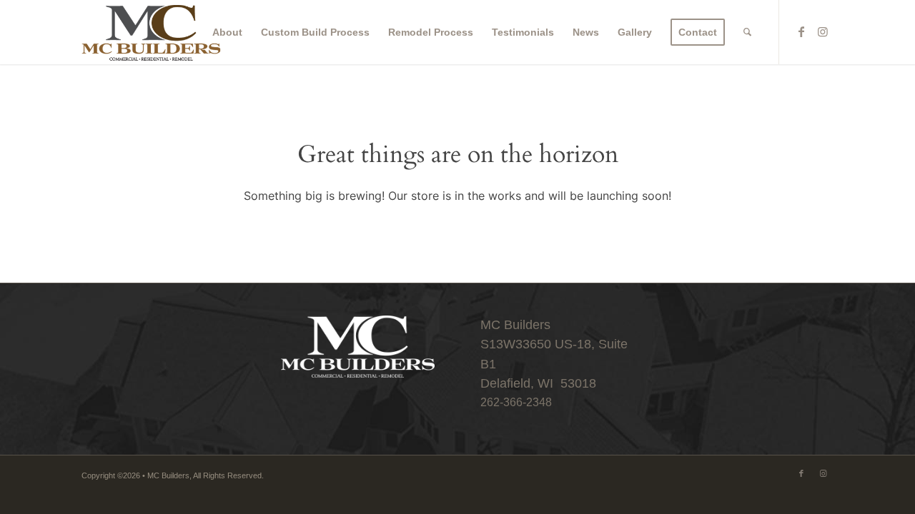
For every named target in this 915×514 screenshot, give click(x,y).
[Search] (747, 32)
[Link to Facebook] (801, 31)
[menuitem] (227, 32)
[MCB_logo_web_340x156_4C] (151, 32)
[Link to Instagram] (823, 31)
